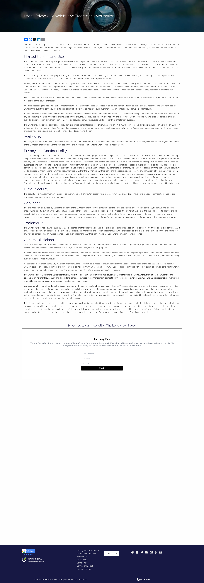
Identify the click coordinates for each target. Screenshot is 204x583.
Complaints (82, 563)
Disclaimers (82, 560)
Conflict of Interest (85, 566)
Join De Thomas (84, 569)
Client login (111, 553)
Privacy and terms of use (88, 550)
